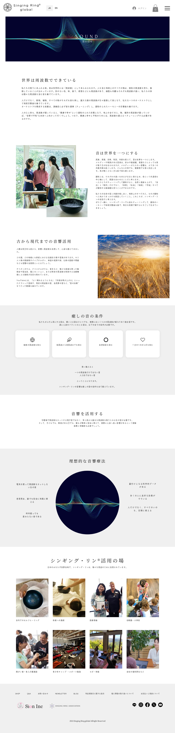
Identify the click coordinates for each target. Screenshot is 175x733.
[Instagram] (141, 704)
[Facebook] (147, 704)
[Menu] (167, 8)
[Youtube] (160, 704)
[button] (155, 8)
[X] (154, 704)
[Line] (134, 704)
